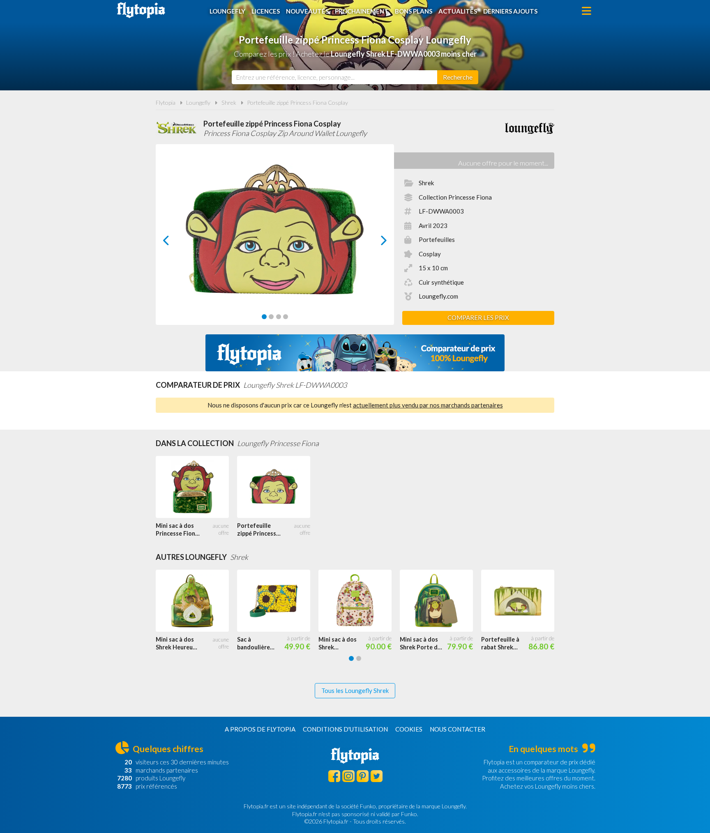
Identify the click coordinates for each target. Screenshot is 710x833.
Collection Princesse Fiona (455, 197)
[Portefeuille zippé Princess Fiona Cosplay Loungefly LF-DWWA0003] (277, 487)
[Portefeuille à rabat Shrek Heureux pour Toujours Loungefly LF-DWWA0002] (521, 601)
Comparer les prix (478, 317)
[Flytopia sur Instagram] (348, 776)
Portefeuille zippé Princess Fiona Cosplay (297, 102)
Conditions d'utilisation (345, 729)
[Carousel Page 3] (278, 316)
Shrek (228, 102)
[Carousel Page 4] (285, 316)
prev (175, 242)
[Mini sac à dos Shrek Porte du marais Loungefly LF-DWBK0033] (440, 601)
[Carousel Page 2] (271, 316)
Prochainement (362, 11)
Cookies (408, 729)
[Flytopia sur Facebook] (334, 776)
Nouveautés (307, 11)
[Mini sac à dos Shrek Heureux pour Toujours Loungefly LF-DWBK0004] (196, 601)
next (374, 242)
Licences (265, 11)
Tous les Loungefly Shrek (355, 690)
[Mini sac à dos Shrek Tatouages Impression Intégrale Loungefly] (359, 601)
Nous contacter (457, 729)
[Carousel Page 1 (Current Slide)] (264, 316)
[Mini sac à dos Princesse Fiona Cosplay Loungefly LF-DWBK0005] (196, 487)
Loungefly (227, 11)
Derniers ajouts (510, 11)
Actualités (457, 11)
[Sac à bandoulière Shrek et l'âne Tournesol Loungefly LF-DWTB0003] (277, 601)
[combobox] (334, 77)
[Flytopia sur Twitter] (377, 776)
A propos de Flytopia (260, 729)
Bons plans (413, 11)
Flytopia (141, 10)
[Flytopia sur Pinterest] (363, 776)
